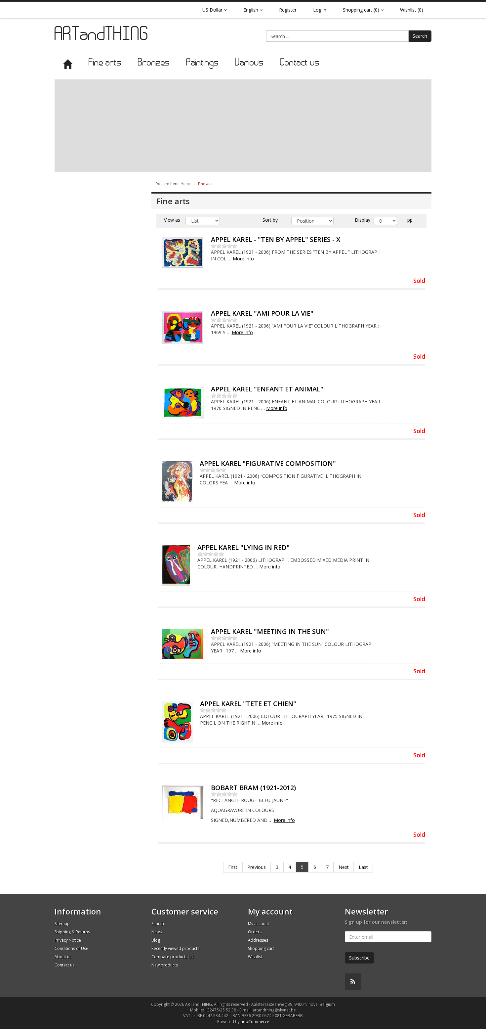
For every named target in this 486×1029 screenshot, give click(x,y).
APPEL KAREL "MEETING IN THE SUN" (270, 631)
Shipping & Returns (72, 932)
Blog (155, 940)
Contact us (299, 63)
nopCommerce (255, 1021)
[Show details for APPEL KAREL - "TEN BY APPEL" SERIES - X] (183, 253)
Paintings (202, 63)
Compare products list (172, 957)
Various (249, 63)
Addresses (258, 940)
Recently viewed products (175, 948)
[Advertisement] (243, 125)
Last (363, 867)
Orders (255, 932)
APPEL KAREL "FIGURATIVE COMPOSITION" (268, 463)
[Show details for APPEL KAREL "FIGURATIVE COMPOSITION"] (177, 482)
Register (288, 10)
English (251, 10)
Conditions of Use (71, 948)
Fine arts (105, 63)
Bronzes (154, 63)
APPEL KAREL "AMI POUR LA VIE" (262, 313)
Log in (319, 10)
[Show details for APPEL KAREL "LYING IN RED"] (176, 566)
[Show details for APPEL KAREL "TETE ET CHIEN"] (177, 722)
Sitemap (62, 923)
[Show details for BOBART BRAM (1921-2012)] (183, 802)
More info (243, 258)
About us (63, 957)
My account (258, 923)
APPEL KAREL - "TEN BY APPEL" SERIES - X (275, 239)
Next (344, 867)
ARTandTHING (102, 35)
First (232, 867)
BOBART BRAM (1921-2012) (253, 787)
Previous (256, 867)
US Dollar (213, 10)
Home (186, 183)
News (156, 932)
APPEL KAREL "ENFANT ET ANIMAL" (267, 388)
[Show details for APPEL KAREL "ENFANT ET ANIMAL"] (183, 402)
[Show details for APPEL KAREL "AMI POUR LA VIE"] (183, 327)
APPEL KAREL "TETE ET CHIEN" (248, 703)
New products (164, 965)
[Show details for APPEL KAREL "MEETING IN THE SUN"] (183, 644)
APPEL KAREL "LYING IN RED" (243, 547)
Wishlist (255, 957)
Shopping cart (261, 948)
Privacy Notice (68, 940)
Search (420, 36)
